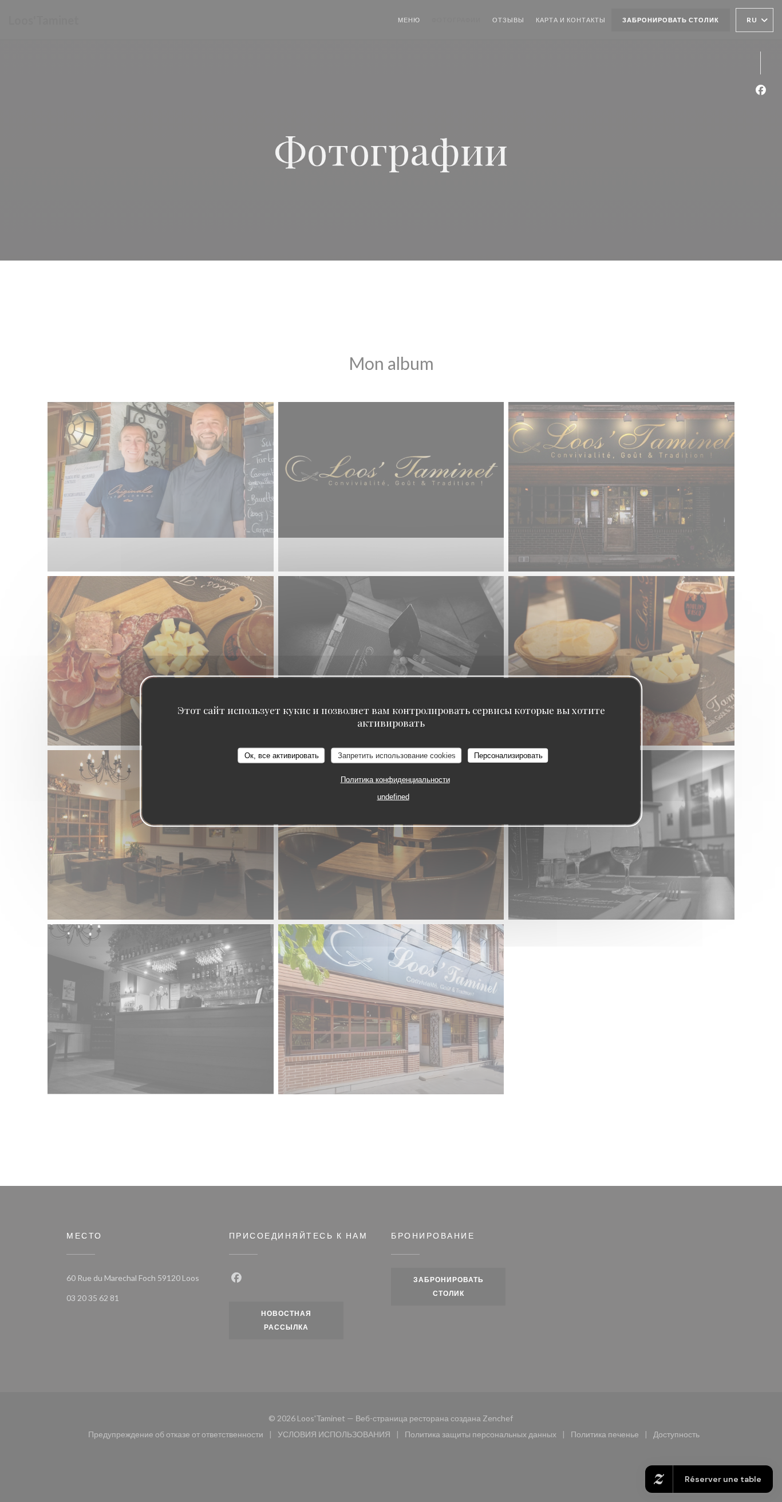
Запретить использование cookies (397, 755)
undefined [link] (393, 797)
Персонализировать (508, 755)
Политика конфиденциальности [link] (395, 779)
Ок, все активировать (281, 755)
